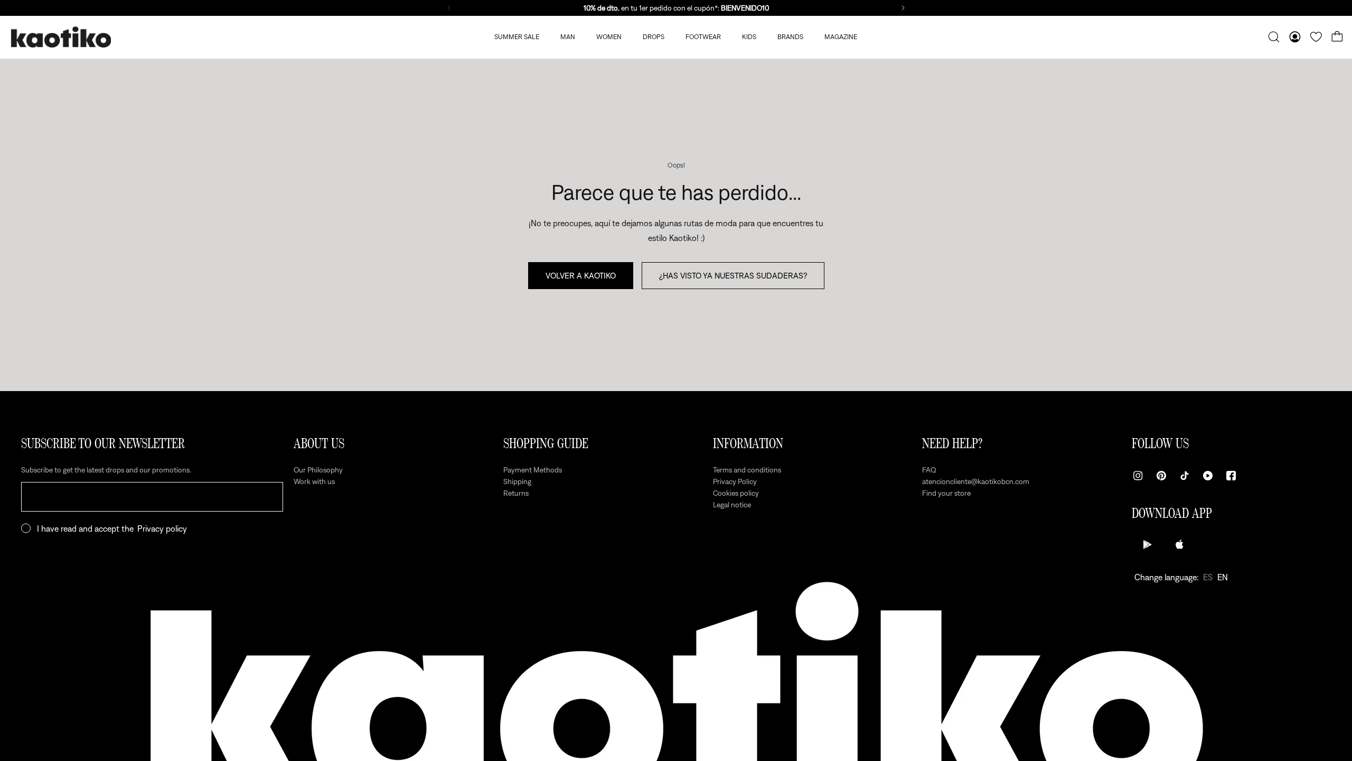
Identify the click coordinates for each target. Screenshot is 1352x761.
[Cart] (1337, 37)
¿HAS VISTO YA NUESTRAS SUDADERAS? (733, 275)
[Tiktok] (1184, 475)
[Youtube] (1207, 475)
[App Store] (1179, 544)
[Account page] (1295, 37)
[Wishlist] (1316, 37)
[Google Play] (1147, 544)
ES (1208, 577)
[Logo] (61, 37)
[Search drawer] (1273, 37)
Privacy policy (162, 528)
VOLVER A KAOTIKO (581, 275)
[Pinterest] (1161, 475)
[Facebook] (1231, 475)
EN (1222, 577)
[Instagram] (1138, 475)
